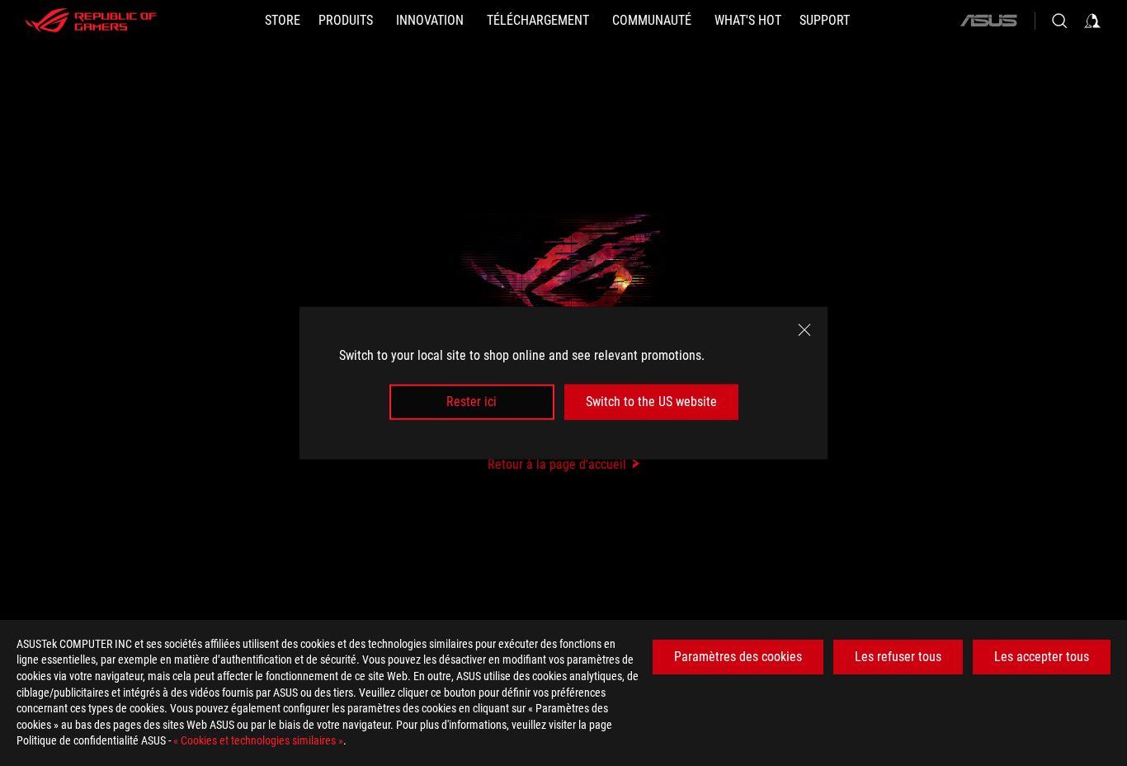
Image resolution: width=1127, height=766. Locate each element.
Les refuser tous (898, 656)
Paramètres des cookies (738, 656)
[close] (804, 330)
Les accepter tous (1041, 656)
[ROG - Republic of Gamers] (91, 20)
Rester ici (471, 401)
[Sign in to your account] (1092, 20)
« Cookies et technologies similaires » (258, 740)
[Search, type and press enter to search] (1059, 20)
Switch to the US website (651, 401)
